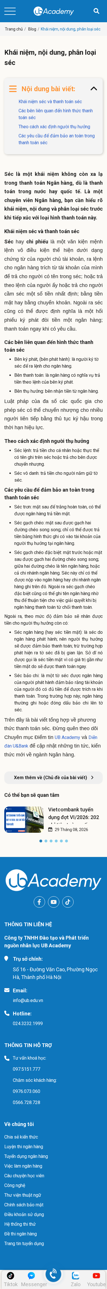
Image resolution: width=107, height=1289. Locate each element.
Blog (32, 29)
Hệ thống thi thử (20, 1224)
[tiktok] (68, 902)
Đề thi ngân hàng (20, 1234)
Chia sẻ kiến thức (21, 1137)
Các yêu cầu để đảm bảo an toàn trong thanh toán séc (57, 139)
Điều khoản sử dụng (24, 1214)
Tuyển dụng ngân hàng (26, 1156)
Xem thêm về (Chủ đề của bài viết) (51, 777)
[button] (40, 842)
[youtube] (53, 902)
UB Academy (67, 737)
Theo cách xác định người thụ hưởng (54, 126)
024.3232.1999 (28, 1023)
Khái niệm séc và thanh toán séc (50, 101)
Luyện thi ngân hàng (23, 1146)
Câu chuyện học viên (24, 1175)
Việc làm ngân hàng (23, 1166)
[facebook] (39, 902)
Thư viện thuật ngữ (22, 1195)
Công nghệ (14, 1185)
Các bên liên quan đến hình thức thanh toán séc (56, 114)
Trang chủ (14, 29)
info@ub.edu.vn (28, 1000)
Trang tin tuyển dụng (24, 1243)
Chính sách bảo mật (23, 1204)
